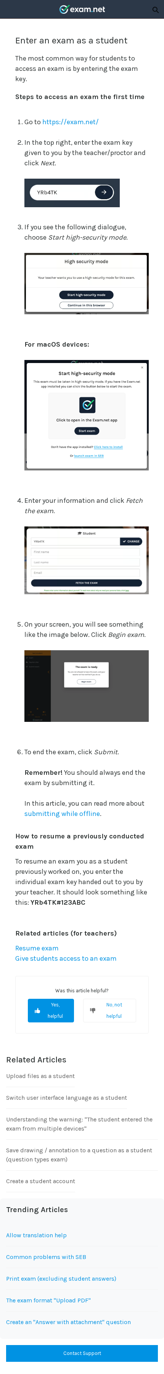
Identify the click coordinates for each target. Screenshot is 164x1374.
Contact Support (82, 1353)
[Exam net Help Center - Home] (82, 9)
